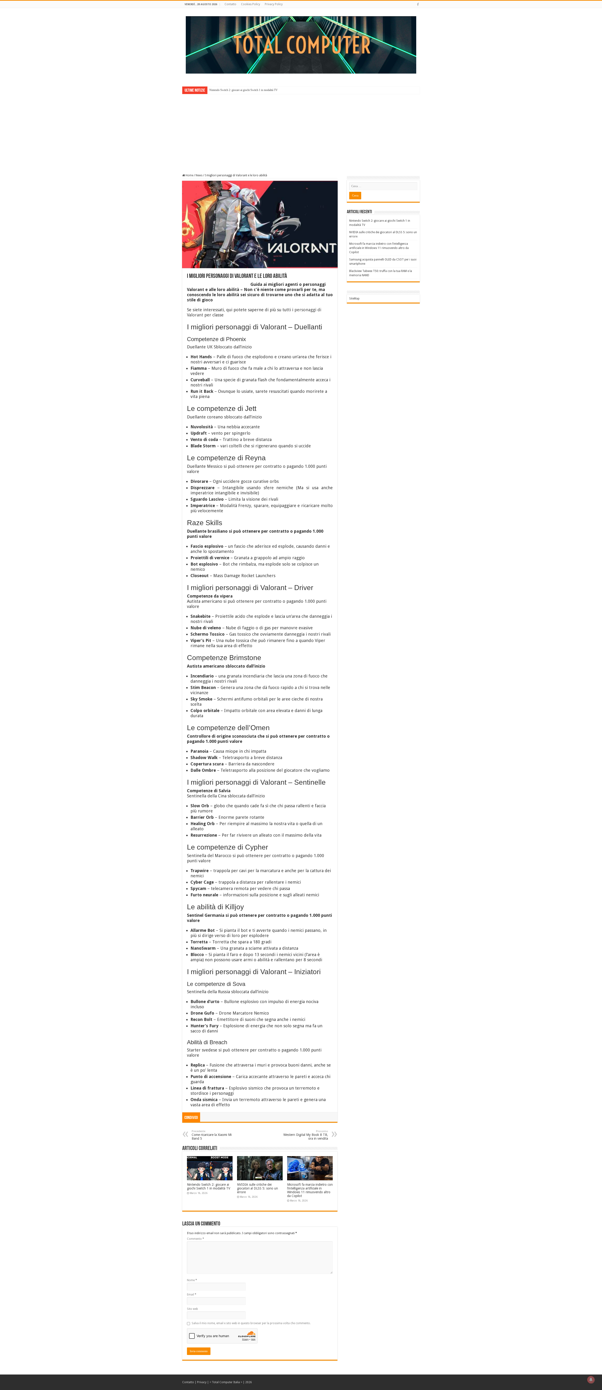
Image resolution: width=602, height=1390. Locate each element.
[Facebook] (417, 4)
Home (189, 175)
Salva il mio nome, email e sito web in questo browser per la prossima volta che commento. (251, 1323)
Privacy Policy (274, 4)
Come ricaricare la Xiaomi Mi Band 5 (212, 1135)
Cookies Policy (250, 4)
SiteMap (354, 298)
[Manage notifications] (591, 1379)
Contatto (230, 4)
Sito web (192, 1309)
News (199, 175)
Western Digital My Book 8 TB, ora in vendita (305, 1135)
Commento (195, 1238)
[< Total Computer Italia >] (301, 45)
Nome (192, 1280)
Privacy (201, 1382)
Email (191, 1294)
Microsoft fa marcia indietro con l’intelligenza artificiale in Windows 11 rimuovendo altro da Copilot (310, 1190)
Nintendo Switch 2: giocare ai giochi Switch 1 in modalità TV (243, 90)
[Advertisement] (301, 130)
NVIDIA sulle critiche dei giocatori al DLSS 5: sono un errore (257, 1188)
